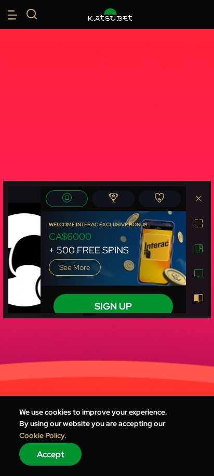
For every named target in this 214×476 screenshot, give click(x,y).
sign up (113, 306)
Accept (50, 454)
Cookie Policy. (42, 435)
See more (74, 267)
